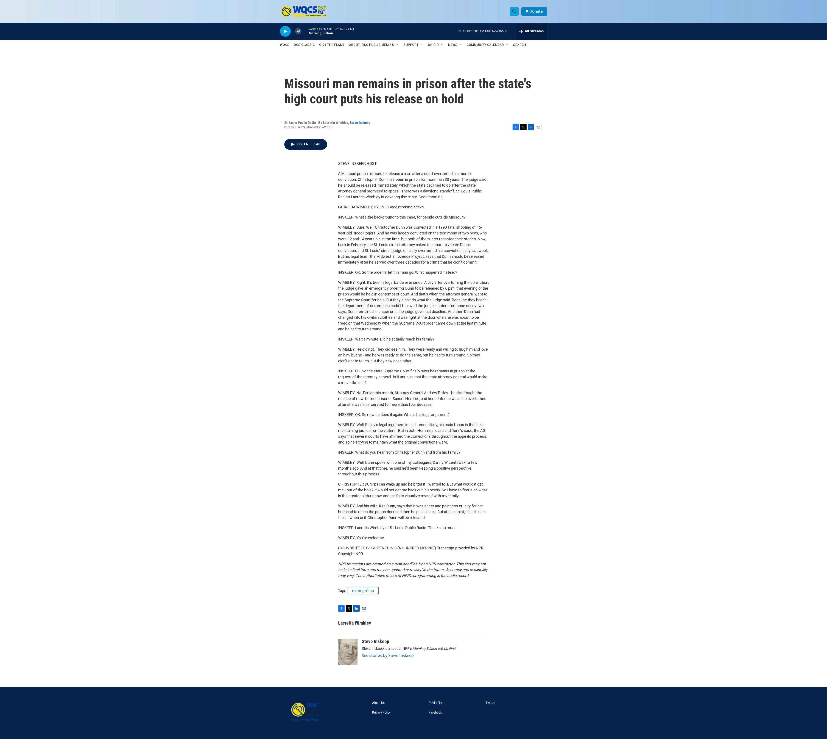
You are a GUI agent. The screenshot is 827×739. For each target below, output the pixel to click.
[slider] (305, 31)
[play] (285, 31)
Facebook (435, 712)
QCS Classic (304, 45)
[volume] (298, 31)
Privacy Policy (381, 712)
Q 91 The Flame (332, 45)
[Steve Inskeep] (348, 652)
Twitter (491, 703)
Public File (435, 703)
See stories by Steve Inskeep (388, 655)
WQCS (284, 45)
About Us (378, 703)
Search (519, 45)
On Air (433, 45)
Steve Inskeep (360, 122)
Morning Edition (363, 590)
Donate (536, 11)
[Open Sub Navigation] (397, 45)
